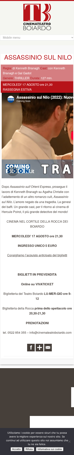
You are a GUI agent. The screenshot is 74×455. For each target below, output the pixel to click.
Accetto (16, 449)
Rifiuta (29, 449)
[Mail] (48, 347)
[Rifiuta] (69, 441)
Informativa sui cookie (50, 449)
